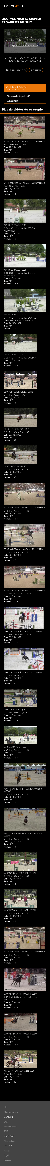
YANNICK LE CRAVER (16, 86)
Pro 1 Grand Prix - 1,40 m (15, 186)
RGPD (6, 1131)
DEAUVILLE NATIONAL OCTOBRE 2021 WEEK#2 (24, 631)
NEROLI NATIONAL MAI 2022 (16, 429)
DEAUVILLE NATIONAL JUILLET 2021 (18, 709)
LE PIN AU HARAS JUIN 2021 (15, 747)
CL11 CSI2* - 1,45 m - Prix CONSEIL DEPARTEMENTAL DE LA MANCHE (20, 319)
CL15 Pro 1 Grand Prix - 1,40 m (17, 634)
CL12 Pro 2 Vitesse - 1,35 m (15, 675)
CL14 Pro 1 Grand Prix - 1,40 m (17, 794)
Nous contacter (9, 1141)
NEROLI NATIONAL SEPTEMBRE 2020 (19, 1071)
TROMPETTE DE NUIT (15, 89)
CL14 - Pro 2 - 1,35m (13, 1074)
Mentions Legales (10, 1126)
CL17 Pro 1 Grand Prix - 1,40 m (17, 876)
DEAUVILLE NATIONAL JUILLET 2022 (18, 392)
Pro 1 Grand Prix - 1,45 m (15, 144)
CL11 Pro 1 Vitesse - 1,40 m (15, 395)
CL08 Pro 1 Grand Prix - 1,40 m (17, 750)
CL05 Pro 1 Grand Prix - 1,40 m (17, 593)
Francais (7, 1151)
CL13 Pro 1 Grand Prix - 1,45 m (17, 1037)
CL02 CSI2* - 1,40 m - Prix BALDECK (20, 358)
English (6, 1155)
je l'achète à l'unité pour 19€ (25, 45)
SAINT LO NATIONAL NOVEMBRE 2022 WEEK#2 (24, 141)
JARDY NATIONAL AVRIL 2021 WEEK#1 (20, 873)
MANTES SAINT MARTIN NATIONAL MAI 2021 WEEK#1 (23, 790)
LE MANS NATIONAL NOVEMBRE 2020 (20, 994)
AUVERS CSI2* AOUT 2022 (15, 225)
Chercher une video (11, 1112)
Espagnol (7, 1160)
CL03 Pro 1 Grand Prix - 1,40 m (17, 955)
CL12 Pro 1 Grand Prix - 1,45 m (17, 511)
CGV (6, 1122)
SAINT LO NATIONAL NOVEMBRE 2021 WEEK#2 (24, 508)
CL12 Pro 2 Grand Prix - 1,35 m (17, 432)
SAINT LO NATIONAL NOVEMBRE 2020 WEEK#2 (24, 952)
